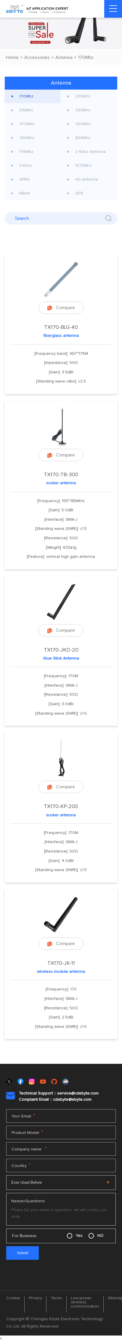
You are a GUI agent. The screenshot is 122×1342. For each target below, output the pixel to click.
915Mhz (26, 152)
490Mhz (83, 124)
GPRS (24, 179)
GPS (79, 193)
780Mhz (26, 138)
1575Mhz (83, 166)
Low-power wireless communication (85, 1302)
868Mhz (82, 138)
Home (12, 57)
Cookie (13, 1298)
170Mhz (86, 57)
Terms (56, 1298)
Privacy (35, 1298)
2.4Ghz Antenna (90, 152)
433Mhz (82, 110)
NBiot (24, 193)
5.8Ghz (25, 166)
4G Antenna (86, 179)
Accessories (37, 57)
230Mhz (82, 96)
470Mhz (27, 124)
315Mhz (26, 110)
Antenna (64, 57)
